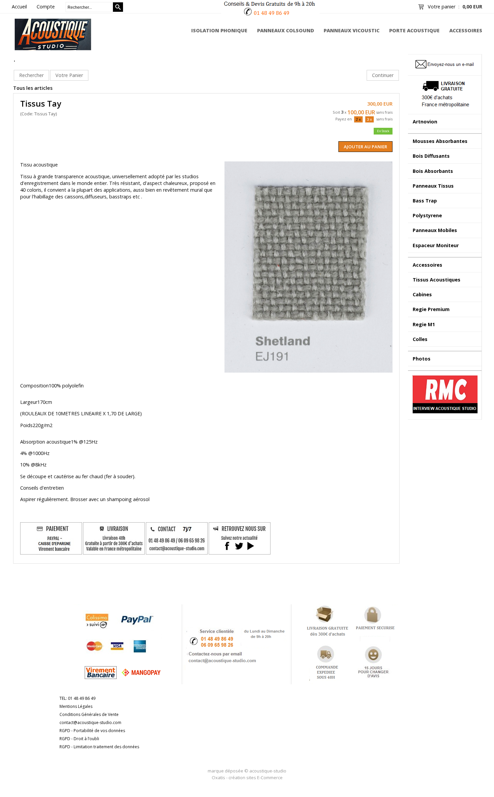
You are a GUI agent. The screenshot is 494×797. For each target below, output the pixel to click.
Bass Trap (425, 200)
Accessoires (465, 30)
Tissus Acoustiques (436, 279)
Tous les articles (32, 88)
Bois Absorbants (433, 171)
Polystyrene (427, 215)
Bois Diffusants (431, 156)
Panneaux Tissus (433, 186)
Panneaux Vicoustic (351, 30)
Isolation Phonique (219, 30)
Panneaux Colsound (285, 30)
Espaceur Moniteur (436, 245)
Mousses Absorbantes (440, 141)
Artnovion (425, 121)
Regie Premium (431, 309)
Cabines (422, 294)
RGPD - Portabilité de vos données (92, 730)
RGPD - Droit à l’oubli (79, 739)
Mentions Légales (75, 706)
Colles (420, 339)
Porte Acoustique (414, 30)
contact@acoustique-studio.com (90, 722)
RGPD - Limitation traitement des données (99, 747)
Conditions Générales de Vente (89, 714)
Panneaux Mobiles (435, 230)
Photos (421, 358)
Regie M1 (424, 324)
